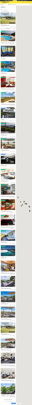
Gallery (18, 403)
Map (13, 403)
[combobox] (5, 4)
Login (31, 2)
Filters (30, 4)
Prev (2, 28)
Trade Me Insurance (10, 0)
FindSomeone (18, 0)
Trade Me (6, 0)
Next (14, 28)
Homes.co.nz (25, 0)
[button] (24, 202)
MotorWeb (22, 0)
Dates (10, 4)
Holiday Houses (14, 0)
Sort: (1, 9)
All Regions (2, 6)
